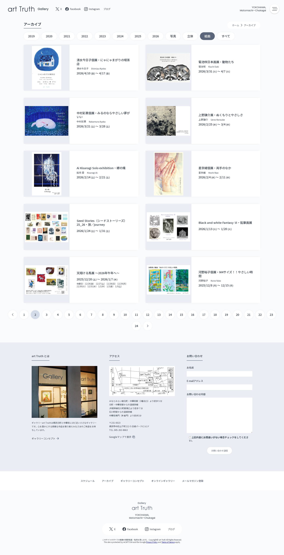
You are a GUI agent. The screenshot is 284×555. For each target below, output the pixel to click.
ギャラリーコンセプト (132, 481)
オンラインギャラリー (163, 481)
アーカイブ (107, 481)
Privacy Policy (152, 542)
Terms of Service (168, 542)
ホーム (235, 25)
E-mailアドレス (195, 380)
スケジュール (88, 481)
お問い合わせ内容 (196, 394)
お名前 (190, 367)
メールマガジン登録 (192, 481)
